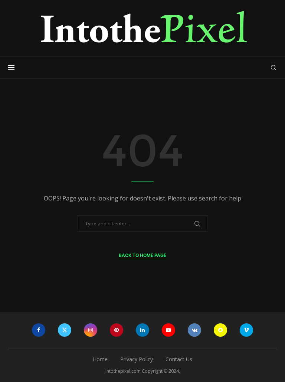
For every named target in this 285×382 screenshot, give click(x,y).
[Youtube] (168, 330)
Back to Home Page (142, 255)
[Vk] (194, 330)
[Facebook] (38, 330)
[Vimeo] (246, 330)
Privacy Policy (136, 359)
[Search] (273, 67)
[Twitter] (64, 330)
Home (100, 359)
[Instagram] (90, 330)
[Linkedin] (142, 330)
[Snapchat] (220, 330)
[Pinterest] (116, 330)
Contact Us (179, 359)
